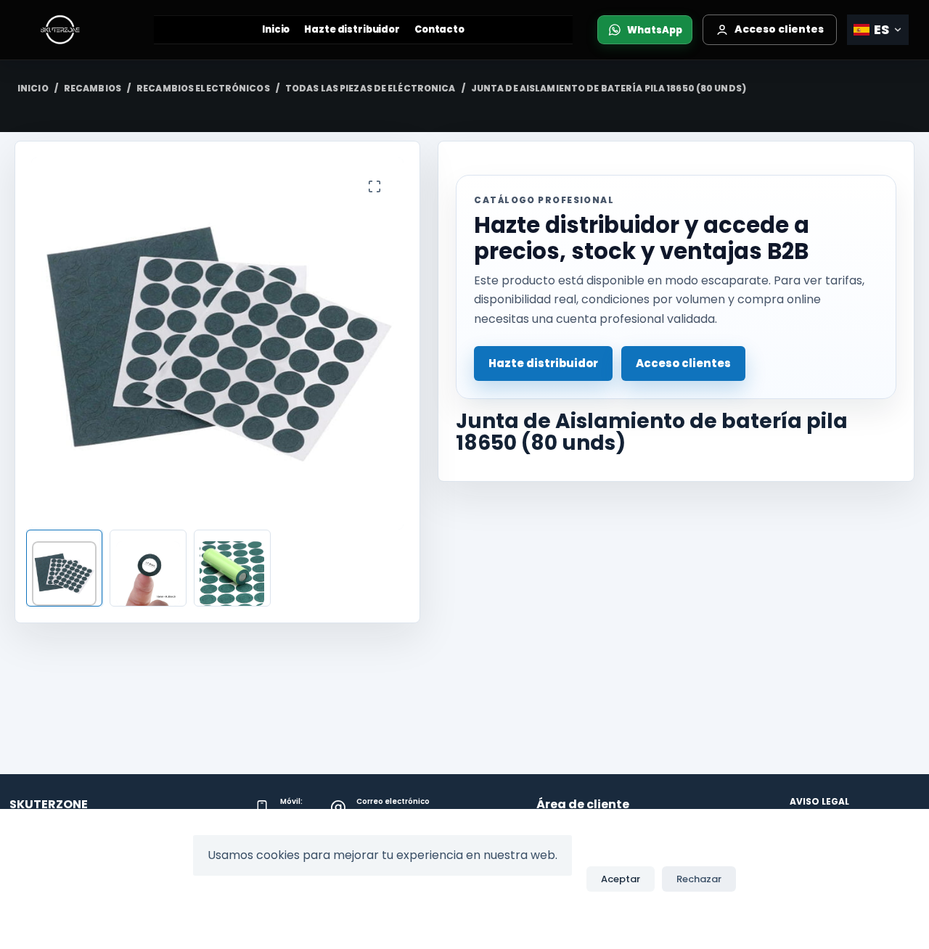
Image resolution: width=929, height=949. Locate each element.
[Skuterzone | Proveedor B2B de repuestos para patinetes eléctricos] (74, 29)
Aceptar (620, 879)
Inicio (276, 29)
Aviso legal (819, 802)
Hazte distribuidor (352, 29)
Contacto (439, 29)
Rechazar (698, 879)
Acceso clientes (683, 363)
